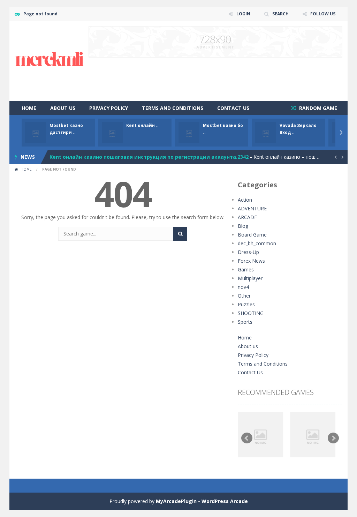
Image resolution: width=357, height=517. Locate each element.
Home (29, 108)
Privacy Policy (108, 108)
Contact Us (233, 108)
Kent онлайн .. (142, 125)
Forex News (251, 260)
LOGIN (243, 14)
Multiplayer (250, 278)
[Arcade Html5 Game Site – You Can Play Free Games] (49, 60)
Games (246, 269)
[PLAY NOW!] (35, 132)
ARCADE (247, 217)
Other (244, 295)
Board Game (252, 234)
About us (62, 108)
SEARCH (280, 14)
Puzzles (246, 304)
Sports (245, 322)
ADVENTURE (252, 208)
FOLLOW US (322, 14)
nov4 (243, 287)
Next (333, 438)
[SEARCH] (180, 234)
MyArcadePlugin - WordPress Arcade (202, 501)
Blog (243, 226)
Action (245, 199)
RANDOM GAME (317, 108)
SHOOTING (251, 313)
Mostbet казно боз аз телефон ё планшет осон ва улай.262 (127, 159)
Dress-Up (248, 252)
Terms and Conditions (172, 108)
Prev (246, 438)
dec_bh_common (257, 243)
